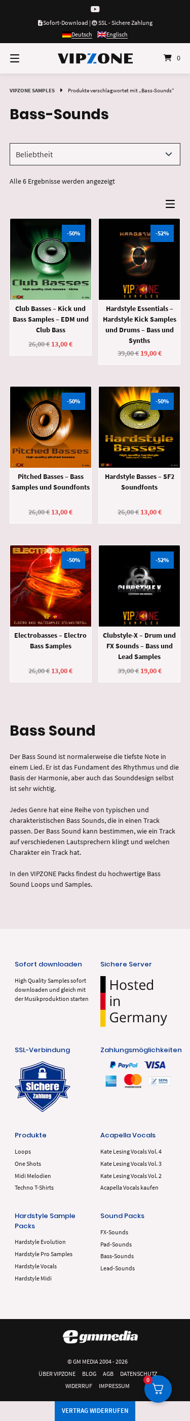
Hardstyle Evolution (40, 1241)
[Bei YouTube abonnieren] (95, 9)
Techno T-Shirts (34, 1187)
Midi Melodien (33, 1176)
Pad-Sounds (116, 1244)
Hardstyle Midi (33, 1278)
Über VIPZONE (57, 1373)
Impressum (114, 1386)
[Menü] (27, 58)
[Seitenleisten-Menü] (172, 206)
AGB (108, 1373)
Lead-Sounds (117, 1268)
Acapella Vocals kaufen (129, 1187)
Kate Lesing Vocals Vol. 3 (131, 1163)
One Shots (28, 1163)
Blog (89, 1373)
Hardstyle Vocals (36, 1266)
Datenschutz (138, 1373)
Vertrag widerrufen (95, 1410)
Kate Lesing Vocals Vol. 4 (131, 1151)
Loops (23, 1151)
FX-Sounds (114, 1232)
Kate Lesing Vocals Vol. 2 (131, 1176)
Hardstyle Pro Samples (43, 1254)
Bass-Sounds (117, 1256)
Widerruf (78, 1386)
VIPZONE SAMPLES (32, 90)
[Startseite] (95, 58)
